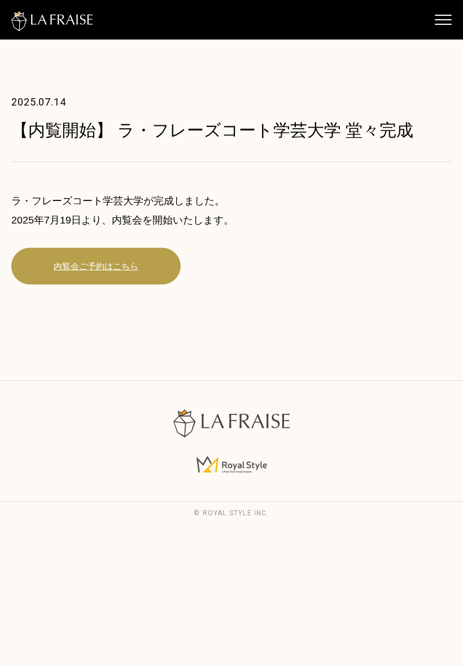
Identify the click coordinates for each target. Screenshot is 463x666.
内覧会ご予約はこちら (96, 266)
